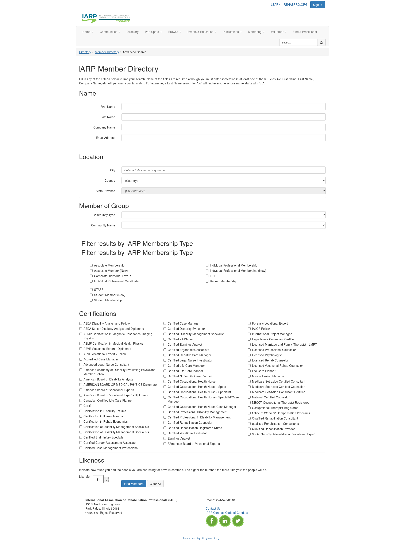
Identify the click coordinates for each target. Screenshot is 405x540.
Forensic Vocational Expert (270, 323)
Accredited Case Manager (101, 359)
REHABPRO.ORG (296, 4)
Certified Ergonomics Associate (188, 350)
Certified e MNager (180, 339)
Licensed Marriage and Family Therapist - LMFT (284, 344)
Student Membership (108, 300)
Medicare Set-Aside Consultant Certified (278, 392)
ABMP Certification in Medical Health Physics (113, 343)
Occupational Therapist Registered (275, 408)
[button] (88, 31)
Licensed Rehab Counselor (270, 360)
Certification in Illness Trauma (103, 416)
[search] (321, 42)
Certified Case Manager (184, 323)
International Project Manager (272, 334)
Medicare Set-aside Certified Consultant (278, 381)
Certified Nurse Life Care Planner (190, 376)
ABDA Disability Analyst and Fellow (107, 323)
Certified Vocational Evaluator (187, 433)
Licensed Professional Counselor (274, 350)
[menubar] (290, 4)
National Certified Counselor (271, 397)
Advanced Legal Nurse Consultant (106, 364)
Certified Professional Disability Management (197, 412)
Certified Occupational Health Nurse (192, 381)
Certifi (87, 405)
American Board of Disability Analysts (108, 379)
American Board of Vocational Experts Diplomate (116, 395)
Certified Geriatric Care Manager (189, 355)
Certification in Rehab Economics (106, 421)
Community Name (103, 225)
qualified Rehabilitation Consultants (275, 423)
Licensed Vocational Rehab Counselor (277, 365)
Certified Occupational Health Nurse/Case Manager (202, 407)
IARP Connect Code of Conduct (227, 512)
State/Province (105, 191)
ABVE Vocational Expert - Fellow (105, 354)
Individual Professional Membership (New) (238, 270)
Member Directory (107, 52)
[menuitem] (276, 4)
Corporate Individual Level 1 (113, 276)
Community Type (104, 215)
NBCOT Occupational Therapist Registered (280, 402)
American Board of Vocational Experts (109, 390)
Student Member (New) (109, 295)
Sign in (317, 5)
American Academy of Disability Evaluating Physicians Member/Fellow (119, 372)
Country (110, 180)
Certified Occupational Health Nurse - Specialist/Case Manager (203, 399)
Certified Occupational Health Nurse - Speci (197, 386)
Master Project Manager (268, 376)
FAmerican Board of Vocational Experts (194, 443)
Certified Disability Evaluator (186, 328)
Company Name (104, 127)
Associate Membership (109, 265)
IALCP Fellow (261, 328)
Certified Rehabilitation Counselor (190, 422)
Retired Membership (223, 281)
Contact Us (213, 508)
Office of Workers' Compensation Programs (281, 413)
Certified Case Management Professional (111, 448)
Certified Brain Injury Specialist (104, 437)
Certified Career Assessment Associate (110, 442)
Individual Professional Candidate (116, 281)
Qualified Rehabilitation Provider (273, 429)
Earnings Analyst (179, 438)
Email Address (105, 137)
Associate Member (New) (111, 270)
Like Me (84, 476)
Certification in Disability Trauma (105, 411)
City (112, 170)
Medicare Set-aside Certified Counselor (278, 386)
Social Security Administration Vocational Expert (284, 434)
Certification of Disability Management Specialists (116, 427)
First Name (107, 106)
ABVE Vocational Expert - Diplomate (107, 348)
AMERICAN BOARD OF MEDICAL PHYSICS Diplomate (120, 384)
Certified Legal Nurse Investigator (190, 360)
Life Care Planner (263, 371)
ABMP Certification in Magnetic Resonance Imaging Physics (118, 336)
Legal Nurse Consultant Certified (274, 339)
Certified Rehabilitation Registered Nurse (195, 428)
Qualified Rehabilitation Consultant (275, 418)
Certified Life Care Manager (186, 365)
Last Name (108, 117)
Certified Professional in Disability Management (199, 417)
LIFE (213, 276)
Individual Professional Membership (233, 265)
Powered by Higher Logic (202, 538)
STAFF (98, 289)
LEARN (276, 4)
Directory (85, 52)
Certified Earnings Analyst (185, 344)
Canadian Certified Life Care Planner (108, 400)
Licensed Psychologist (267, 355)
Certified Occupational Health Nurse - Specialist (199, 392)
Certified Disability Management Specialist (196, 334)
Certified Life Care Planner (185, 371)
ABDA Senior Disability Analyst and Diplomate (114, 328)
